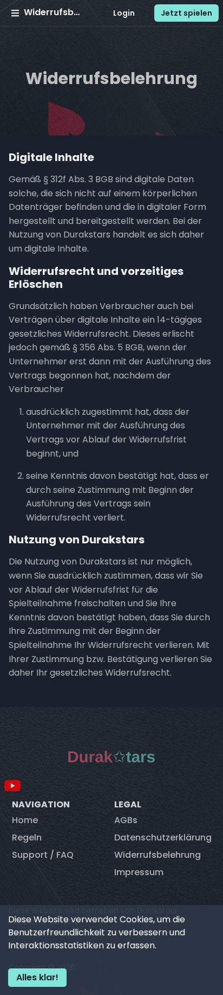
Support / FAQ (43, 855)
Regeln (27, 837)
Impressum (138, 872)
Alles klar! (37, 977)
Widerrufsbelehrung (157, 855)
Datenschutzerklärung (163, 837)
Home (25, 820)
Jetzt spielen (186, 13)
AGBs (125, 820)
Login (124, 13)
